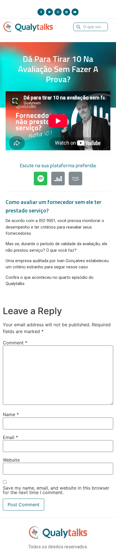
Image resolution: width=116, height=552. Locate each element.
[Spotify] (40, 178)
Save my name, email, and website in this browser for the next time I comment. (56, 490)
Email (10, 437)
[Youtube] (75, 12)
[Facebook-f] (40, 12)
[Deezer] (58, 178)
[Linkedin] (66, 12)
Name (11, 414)
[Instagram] (57, 12)
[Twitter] (49, 12)
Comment (15, 342)
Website (11, 460)
